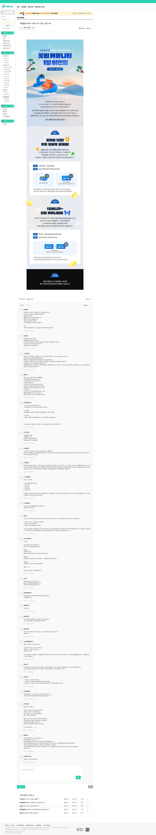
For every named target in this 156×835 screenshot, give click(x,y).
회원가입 (8, 25)
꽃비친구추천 (6, 76)
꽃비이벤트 (6, 62)
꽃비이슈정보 (6, 83)
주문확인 (23, 7)
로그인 (7, 22)
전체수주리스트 (6, 43)
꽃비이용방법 (6, 60)
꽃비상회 (30, 7)
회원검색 (5, 36)
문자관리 (5, 124)
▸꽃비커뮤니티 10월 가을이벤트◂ (29, 813)
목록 (90, 787)
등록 (78, 777)
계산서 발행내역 (6, 116)
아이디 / (3, 28)
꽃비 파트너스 (6, 56)
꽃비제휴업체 (6, 96)
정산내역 (5, 109)
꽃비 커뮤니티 (6, 65)
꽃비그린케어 (6, 78)
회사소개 (13, 825)
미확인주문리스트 (7, 45)
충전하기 (5, 111)
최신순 (27, 305)
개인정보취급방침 (20, 825)
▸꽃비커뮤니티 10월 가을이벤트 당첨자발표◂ (34, 809)
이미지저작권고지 (46, 825)
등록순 (22, 305)
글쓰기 (21, 786)
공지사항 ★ (6, 58)
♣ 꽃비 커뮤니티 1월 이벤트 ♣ (28, 806)
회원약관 (7, 825)
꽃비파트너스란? (40, 7)
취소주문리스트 (6, 48)
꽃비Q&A (6, 87)
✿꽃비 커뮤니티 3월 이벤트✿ (29, 799)
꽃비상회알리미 (7, 80)
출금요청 (5, 114)
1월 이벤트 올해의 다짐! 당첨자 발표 (32, 802)
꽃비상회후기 (6, 94)
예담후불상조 (6, 99)
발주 (18, 7)
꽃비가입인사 (6, 74)
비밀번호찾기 (7, 28)
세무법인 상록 (7, 101)
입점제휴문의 (38, 825)
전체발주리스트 (6, 40)
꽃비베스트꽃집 (7, 69)
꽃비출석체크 (7, 71)
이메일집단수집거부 (30, 825)
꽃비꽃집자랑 (6, 85)
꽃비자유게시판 (7, 67)
